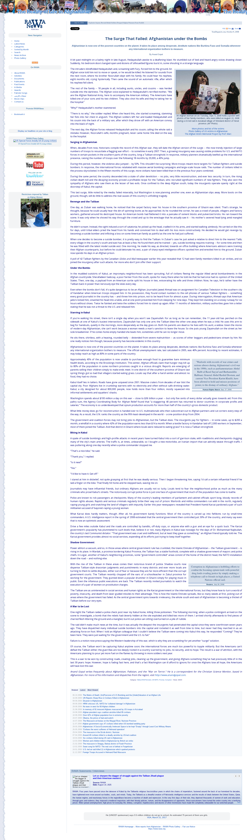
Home (16, 41)
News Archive (20, 55)
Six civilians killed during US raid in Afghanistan (102, 738)
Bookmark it (19, 114)
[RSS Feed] (35, 63)
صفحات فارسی (20, 96)
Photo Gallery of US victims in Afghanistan (208, 131)
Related (75, 690)
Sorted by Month (21, 49)
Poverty (161, 680)
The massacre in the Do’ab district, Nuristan (101, 732)
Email (236, 28)
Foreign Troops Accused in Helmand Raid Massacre (104, 752)
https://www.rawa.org (156, 829)
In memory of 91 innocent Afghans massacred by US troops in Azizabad (113, 709)
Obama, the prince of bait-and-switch (98, 718)
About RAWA (19, 73)
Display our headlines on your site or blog (35, 131)
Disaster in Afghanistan (92, 701)
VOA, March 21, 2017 (157, 817)
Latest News (19, 43)
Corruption (168, 680)
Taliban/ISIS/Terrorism (144, 680)
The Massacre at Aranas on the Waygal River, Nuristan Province (109, 721)
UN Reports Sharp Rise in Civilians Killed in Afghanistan (106, 698)
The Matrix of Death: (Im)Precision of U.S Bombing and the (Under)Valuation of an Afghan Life (122, 695)
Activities (18, 75)
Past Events (19, 84)
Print (229, 28)
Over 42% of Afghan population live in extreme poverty (105, 715)
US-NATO (155, 680)
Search (17, 52)
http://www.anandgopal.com (170, 675)
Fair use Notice (189, 827)
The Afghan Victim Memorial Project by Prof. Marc (208, 134)
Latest (82, 690)
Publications (19, 81)
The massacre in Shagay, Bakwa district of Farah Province (107, 744)
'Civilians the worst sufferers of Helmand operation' (104, 729)
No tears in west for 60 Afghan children (99, 706)
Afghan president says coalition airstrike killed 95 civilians (107, 712)
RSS (224, 28)
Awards (17, 90)
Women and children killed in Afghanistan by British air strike (108, 741)
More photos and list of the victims (208, 128)
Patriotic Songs (20, 93)
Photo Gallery (20, 58)
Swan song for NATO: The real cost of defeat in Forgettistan (108, 747)
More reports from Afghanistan (148, 827)
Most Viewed (93, 690)
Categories (19, 46)
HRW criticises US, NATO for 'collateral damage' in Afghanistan (109, 704)
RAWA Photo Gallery (171, 827)
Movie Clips (19, 98)
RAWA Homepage (125, 827)
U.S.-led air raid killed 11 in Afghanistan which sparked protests (109, 749)
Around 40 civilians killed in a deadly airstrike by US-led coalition (109, 735)
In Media (18, 87)
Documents (19, 78)
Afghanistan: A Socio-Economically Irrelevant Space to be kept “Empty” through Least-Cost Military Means (127, 726)
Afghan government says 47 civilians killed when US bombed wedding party (114, 724)
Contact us (19, 101)
